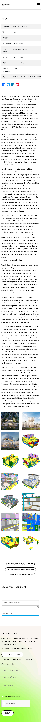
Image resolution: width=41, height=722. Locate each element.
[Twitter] (8, 84)
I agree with (12, 696)
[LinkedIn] (13, 84)
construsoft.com (12, 654)
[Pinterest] (17, 84)
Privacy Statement (15, 696)
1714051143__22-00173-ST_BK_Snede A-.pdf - (20, 569)
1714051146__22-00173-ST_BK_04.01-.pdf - (20, 574)
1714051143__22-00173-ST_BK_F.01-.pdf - (20, 564)
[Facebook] (4, 84)
